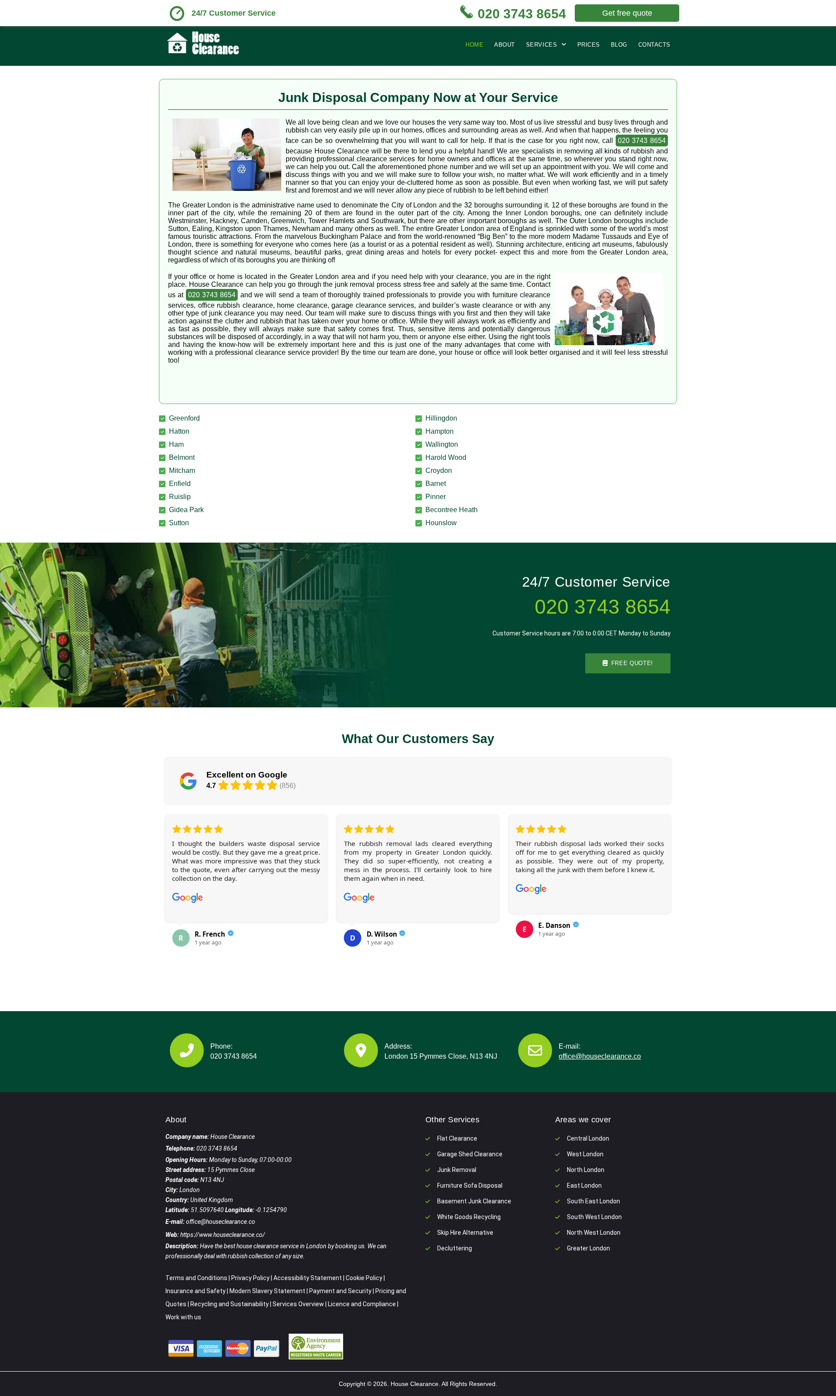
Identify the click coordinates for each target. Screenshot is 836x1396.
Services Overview (298, 1304)
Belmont (182, 457)
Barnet (435, 483)
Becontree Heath (451, 509)
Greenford (184, 418)
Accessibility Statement (307, 1277)
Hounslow (441, 522)
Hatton (179, 431)
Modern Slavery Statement (267, 1290)
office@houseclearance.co (600, 1056)
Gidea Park (186, 509)
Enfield (180, 483)
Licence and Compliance (362, 1304)
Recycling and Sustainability (229, 1304)
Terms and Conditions (196, 1277)
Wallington (441, 444)
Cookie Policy (364, 1277)
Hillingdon (441, 418)
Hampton (439, 431)
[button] (176, 891)
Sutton (179, 522)
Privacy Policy (250, 1277)
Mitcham (182, 470)
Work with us (183, 1317)
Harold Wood (445, 457)
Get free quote (627, 13)
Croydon (438, 470)
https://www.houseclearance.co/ (222, 1234)
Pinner (435, 496)
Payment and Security (340, 1290)
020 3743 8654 (642, 140)
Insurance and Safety (195, 1290)
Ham (176, 444)
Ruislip (180, 496)
